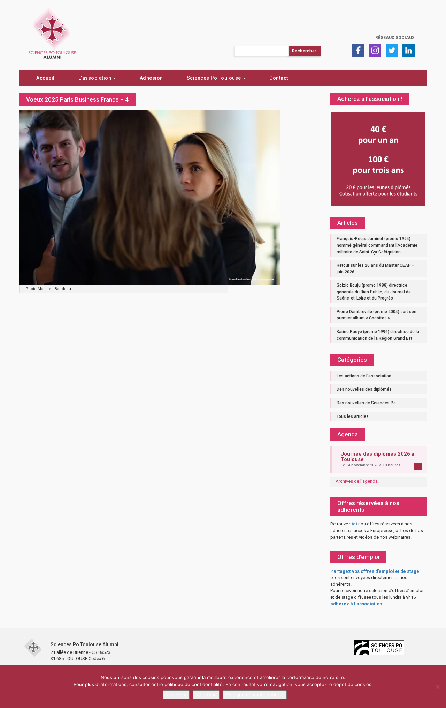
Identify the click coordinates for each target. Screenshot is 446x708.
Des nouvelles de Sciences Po (366, 402)
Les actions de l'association (364, 376)
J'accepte (176, 695)
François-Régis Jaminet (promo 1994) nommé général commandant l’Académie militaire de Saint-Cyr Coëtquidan (377, 245)
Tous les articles (353, 416)
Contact (278, 78)
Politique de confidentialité (255, 695)
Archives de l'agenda (357, 481)
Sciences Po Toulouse (215, 78)
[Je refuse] (437, 686)
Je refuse (206, 695)
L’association (95, 78)
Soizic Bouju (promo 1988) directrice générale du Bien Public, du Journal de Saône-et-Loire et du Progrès (374, 292)
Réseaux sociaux (395, 37)
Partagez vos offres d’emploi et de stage (374, 571)
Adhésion (151, 78)
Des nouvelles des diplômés (364, 389)
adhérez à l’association (356, 603)
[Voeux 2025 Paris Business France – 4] (149, 196)
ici (354, 523)
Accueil (45, 78)
